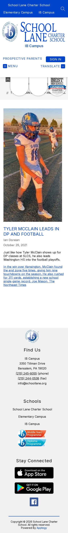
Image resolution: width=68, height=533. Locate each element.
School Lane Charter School (29, 5)
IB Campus (47, 12)
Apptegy (42, 527)
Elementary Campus (18, 12)
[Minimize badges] (8, 79)
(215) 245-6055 (26, 373)
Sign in (55, 59)
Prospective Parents (22, 58)
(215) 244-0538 (28, 378)
